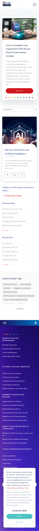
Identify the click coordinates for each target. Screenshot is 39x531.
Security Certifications (18, 528)
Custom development (9, 352)
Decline (19, 522)
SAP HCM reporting (12, 225)
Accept (19, 516)
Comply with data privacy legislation (14, 443)
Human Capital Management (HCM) (15, 300)
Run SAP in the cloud (9, 345)
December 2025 (10, 247)
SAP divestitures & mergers (11, 373)
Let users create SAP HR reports (13, 405)
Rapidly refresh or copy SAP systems (15, 388)
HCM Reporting (9, 303)
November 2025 (10, 251)
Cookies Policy (11, 488)
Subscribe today (13, 195)
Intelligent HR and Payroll (14, 221)
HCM (32, 311)
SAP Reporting (22, 311)
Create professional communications (14, 420)
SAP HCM (8, 217)
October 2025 (9, 256)
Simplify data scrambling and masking (15, 439)
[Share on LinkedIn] (14, 174)
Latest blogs (6, 463)
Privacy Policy (24, 488)
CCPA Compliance (31, 528)
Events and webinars (9, 456)
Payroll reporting (9, 311)
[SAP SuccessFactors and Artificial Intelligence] (19, 139)
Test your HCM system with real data (15, 413)
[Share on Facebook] (22, 174)
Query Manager (10, 213)
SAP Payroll (21, 303)
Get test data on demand (11, 385)
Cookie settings (19, 510)
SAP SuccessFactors (12, 209)
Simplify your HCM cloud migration (14, 416)
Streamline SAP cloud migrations (13, 381)
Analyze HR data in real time (11, 401)
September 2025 (10, 260)
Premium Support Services (11, 349)
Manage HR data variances (11, 409)
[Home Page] (6, 4)
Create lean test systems (10, 377)
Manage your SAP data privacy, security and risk (17, 434)
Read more (19, 91)
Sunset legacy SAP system (11, 356)
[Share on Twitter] (7, 174)
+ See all (5, 230)
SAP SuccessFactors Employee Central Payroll (19, 296)
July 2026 (7, 243)
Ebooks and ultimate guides (11, 459)
